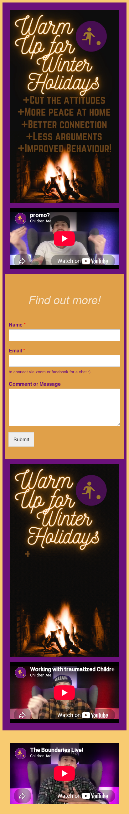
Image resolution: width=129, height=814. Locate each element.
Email (17, 350)
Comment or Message (35, 384)
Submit (21, 439)
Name (17, 325)
